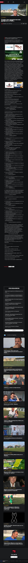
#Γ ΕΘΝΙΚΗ (10, 266)
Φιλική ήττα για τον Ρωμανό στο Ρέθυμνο (12, 326)
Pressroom (4, 23)
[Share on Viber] (24, 23)
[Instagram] (13, 557)
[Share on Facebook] (21, 23)
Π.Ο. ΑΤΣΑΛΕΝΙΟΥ (4, 17)
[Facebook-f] (11, 557)
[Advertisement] (14, 31)
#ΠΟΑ (13, 266)
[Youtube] (15, 557)
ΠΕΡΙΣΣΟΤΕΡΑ (14, 330)
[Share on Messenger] (23, 23)
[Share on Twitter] (22, 23)
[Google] (17, 557)
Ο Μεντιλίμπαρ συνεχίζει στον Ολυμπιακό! (12, 311)
